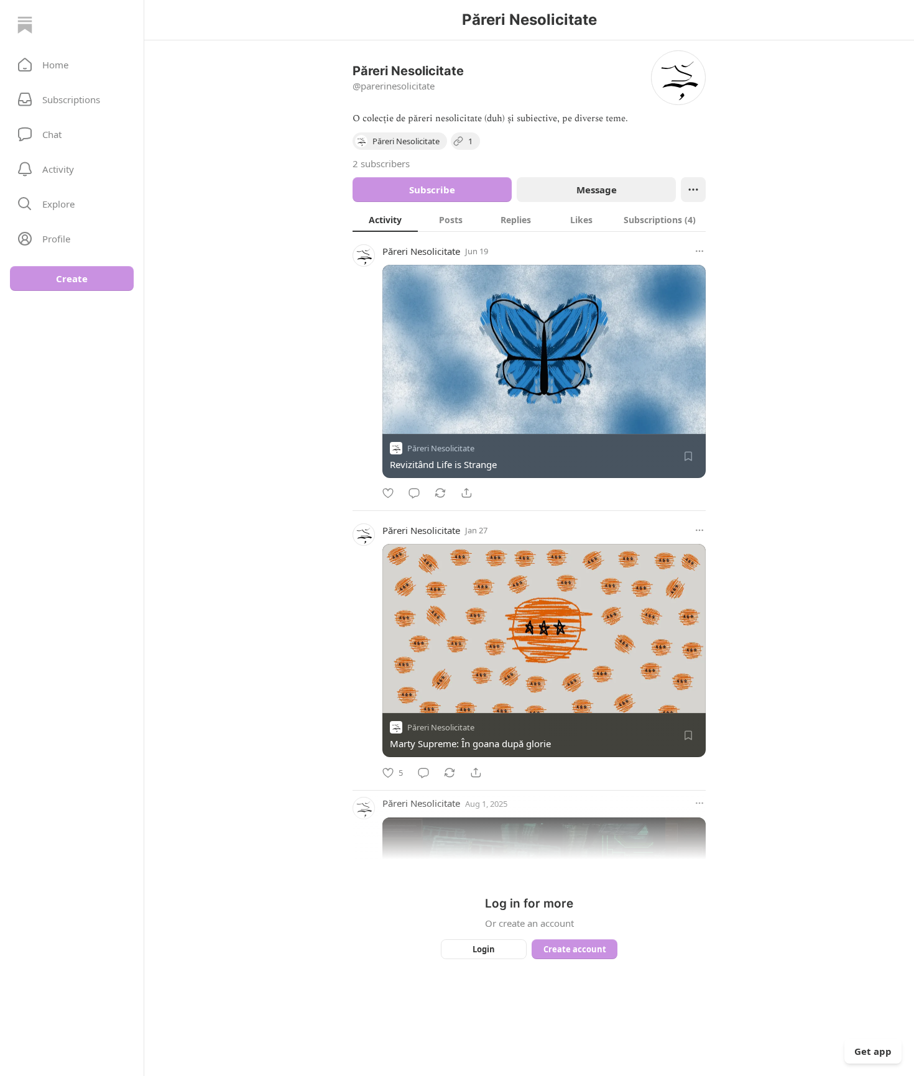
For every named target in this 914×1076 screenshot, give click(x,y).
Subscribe (432, 189)
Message (596, 189)
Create (72, 278)
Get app (873, 1051)
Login (484, 949)
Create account (574, 949)
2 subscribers (381, 163)
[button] (72, 65)
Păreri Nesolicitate (421, 251)
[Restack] (440, 493)
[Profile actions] (693, 189)
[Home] (25, 25)
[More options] (699, 251)
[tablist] (529, 219)
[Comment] (414, 493)
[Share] (466, 493)
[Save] (688, 456)
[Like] (388, 493)
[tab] (385, 219)
